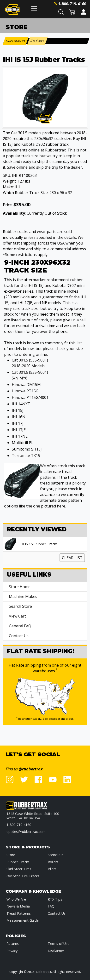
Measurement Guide (22, 920)
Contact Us (19, 635)
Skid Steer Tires (18, 869)
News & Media (18, 906)
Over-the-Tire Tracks (22, 876)
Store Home (19, 586)
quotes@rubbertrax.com (26, 831)
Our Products (15, 41)
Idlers (52, 869)
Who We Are (16, 899)
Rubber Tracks (18, 862)
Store (10, 854)
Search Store (20, 606)
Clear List (72, 557)
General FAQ (20, 626)
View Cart (17, 616)
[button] (61, 12)
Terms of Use (58, 943)
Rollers (53, 862)
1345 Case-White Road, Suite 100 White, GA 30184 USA (32, 815)
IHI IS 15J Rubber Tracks (38, 544)
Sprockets (56, 854)
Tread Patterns (18, 913)
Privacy (12, 950)
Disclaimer (56, 950)
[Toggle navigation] (34, 8)
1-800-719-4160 (72, 3)
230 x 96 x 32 (60, 192)
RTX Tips (55, 899)
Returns (12, 943)
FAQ (51, 906)
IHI (17, 186)
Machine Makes (23, 596)
